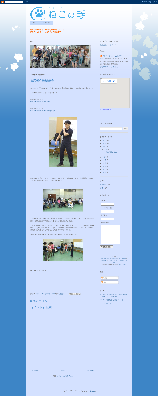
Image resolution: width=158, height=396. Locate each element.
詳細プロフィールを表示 (109, 67)
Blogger (92, 391)
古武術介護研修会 (110, 152)
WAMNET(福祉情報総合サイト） (112, 300)
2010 (105, 141)
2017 (105, 166)
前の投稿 (90, 370)
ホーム (34, 23)
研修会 (102, 188)
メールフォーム (122, 264)
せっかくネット (106, 258)
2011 (105, 144)
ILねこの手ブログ (106, 303)
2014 (105, 157)
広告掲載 (104, 260)
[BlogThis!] (72, 294)
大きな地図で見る (105, 109)
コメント (106, 282)
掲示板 (114, 258)
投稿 (105, 278)
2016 (105, 163)
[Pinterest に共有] (79, 294)
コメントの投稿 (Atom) (65, 376)
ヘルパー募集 (45, 23)
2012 (105, 147)
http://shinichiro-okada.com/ (40, 102)
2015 (105, 160)
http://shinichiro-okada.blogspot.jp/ (42, 110)
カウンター (122, 258)
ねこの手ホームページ (108, 45)
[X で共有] (74, 294)
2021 (105, 173)
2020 (105, 169)
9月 (106, 149)
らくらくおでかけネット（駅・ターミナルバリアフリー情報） (113, 295)
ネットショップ (113, 260)
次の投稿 (35, 370)
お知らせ (103, 184)
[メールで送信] (70, 294)
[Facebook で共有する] (77, 294)
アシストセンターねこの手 (112, 56)
